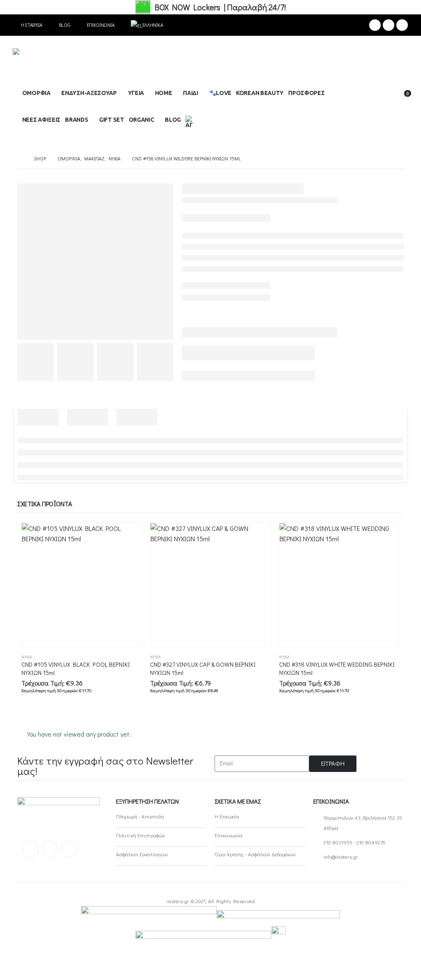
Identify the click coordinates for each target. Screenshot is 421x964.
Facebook (30, 849)
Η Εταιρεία (227, 816)
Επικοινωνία (101, 24)
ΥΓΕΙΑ (136, 93)
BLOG (173, 119)
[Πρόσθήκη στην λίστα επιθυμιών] (138, 656)
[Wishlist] (379, 98)
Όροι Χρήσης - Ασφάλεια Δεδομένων (255, 853)
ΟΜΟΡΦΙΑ (36, 93)
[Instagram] (388, 25)
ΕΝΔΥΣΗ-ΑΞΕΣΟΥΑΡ (89, 93)
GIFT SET (111, 119)
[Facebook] (375, 25)
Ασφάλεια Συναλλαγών (142, 853)
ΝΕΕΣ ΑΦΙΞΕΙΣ (41, 119)
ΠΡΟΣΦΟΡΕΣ (306, 93)
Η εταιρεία (31, 24)
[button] (383, 87)
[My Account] (401, 86)
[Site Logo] (54, 63)
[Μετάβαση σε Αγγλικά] (190, 120)
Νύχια (26, 657)
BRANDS (76, 119)
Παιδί (190, 93)
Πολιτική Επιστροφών (140, 835)
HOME (163, 93)
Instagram (50, 849)
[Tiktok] (402, 25)
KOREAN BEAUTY (260, 93)
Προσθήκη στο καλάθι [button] (127, 536)
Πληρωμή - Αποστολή (140, 816)
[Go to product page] (81, 585)
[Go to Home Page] (19, 158)
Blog (64, 24)
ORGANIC (141, 119)
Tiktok (69, 849)
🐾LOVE (220, 93)
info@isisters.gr (341, 856)
